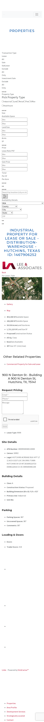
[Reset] (3, 91)
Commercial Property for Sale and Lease (23, 364)
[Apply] (5, 91)
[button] (4, 288)
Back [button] (4, 272)
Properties (11, 703)
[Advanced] (3, 186)
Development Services (16, 711)
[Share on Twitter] (9, 626)
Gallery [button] (10, 304)
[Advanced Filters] (5, 196)
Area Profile (12, 707)
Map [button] (8, 310)
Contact (10, 720)
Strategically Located (16, 716)
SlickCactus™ (23, 670)
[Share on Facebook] (24, 605)
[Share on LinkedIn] (24, 569)
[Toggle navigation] (36, 14)
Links (4, 670)
